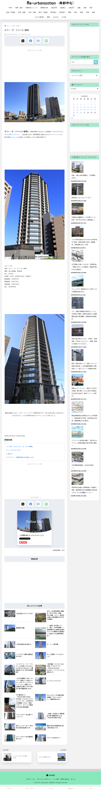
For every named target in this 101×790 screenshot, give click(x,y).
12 (81, 107)
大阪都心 (63, 7)
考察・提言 (19, 7)
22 (91, 110)
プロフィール (30, 779)
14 (88, 107)
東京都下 (62, 12)
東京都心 (53, 12)
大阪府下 (71, 7)
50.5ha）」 (18, 134)
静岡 (63, 550)
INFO (10, 7)
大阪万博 (54, 7)
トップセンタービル (14, 450)
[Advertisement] (34, 66)
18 (77, 110)
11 (77, 107)
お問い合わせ (64, 779)
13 (84, 107)
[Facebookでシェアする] (30, 41)
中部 (90, 7)
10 (74, 107)
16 (95, 107)
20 (84, 110)
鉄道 (81, 12)
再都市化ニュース (31, 7)
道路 (93, 12)
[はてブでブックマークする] (38, 41)
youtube (55, 17)
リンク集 (56, 779)
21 (88, 110)
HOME (51, 775)
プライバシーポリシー (43, 779)
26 (81, 112)
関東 (69, 12)
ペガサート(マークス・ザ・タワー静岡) (20, 446)
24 (74, 112)
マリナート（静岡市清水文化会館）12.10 (21, 457)
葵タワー (11, 454)
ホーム (73, 779)
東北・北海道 (43, 12)
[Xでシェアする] (23, 41)
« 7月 (71, 118)
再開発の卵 (44, 7)
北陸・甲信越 (10, 12)
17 (74, 110)
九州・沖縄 (32, 12)
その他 (63, 17)
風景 (48, 17)
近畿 (78, 7)
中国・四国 (21, 12)
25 (77, 112)
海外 (75, 12)
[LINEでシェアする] (46, 41)
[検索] (96, 62)
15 (91, 107)
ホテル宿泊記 (39, 17)
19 (81, 110)
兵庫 (84, 7)
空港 (87, 12)
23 (95, 110)
